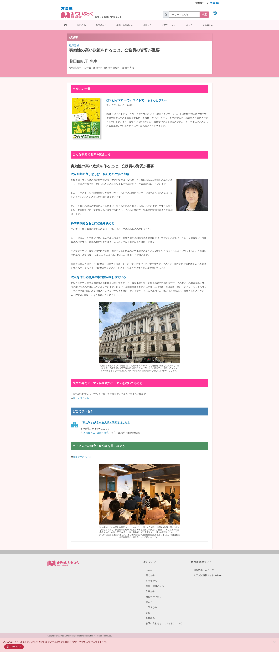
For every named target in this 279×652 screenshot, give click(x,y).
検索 (204, 14)
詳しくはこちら (81, 398)
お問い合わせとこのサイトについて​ (164, 623)
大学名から (208, 25)
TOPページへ (15, 647)
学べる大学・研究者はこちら (113, 422)
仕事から (147, 25)
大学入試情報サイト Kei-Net (208, 575)
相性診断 (150, 618)
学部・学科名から (124, 25)
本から (189, 25)
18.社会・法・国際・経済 (95, 432)
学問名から (101, 25)
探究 (148, 612)
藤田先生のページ (82, 457)
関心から (82, 25)
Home (149, 570)
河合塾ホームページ (204, 570)
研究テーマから (169, 25)
